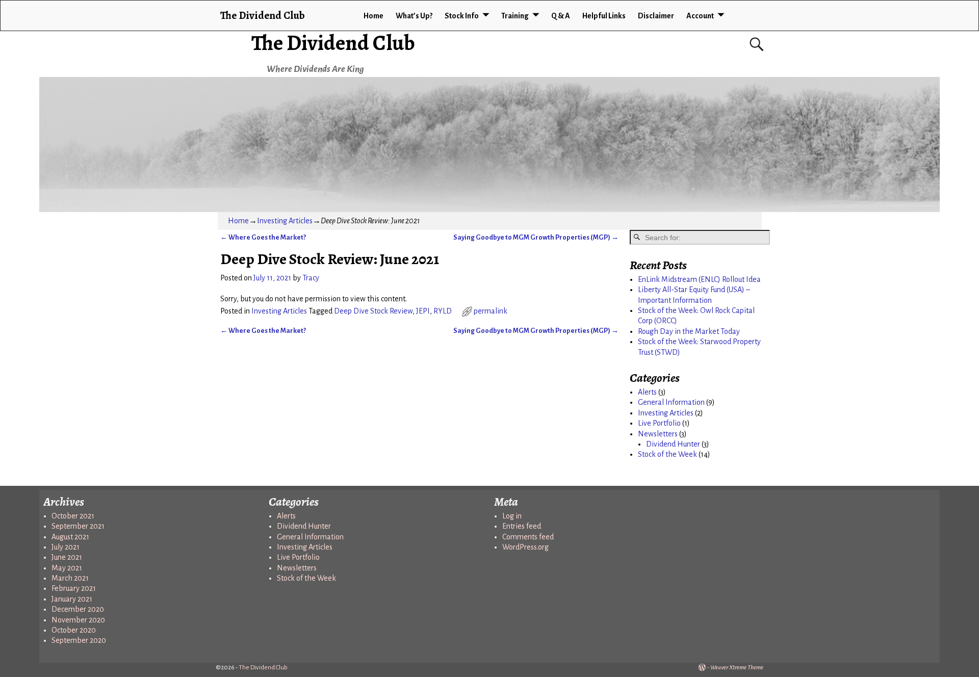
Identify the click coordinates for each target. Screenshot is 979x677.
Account (700, 16)
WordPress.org (525, 547)
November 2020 (78, 620)
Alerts (647, 392)
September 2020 (78, 640)
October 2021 (72, 516)
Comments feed (528, 537)
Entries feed (521, 526)
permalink (490, 311)
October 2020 (73, 630)
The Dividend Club (333, 42)
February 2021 (73, 588)
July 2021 (65, 547)
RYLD (442, 311)
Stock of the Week (667, 454)
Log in (512, 516)
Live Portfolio (659, 423)
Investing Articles (285, 221)
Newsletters (658, 434)
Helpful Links (604, 16)
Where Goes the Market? (263, 237)
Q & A (560, 16)
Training (515, 16)
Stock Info (462, 16)
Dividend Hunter (673, 444)
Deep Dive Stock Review (373, 311)
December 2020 (77, 609)
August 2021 (70, 537)
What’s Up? (414, 16)
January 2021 (71, 599)
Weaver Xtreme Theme (736, 667)
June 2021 (66, 557)
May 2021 (66, 568)
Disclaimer (656, 16)
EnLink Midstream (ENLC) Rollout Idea (699, 279)
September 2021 (78, 526)
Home (373, 16)
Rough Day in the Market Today (689, 331)
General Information (671, 402)
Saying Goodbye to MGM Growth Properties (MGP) (536, 237)
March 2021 (70, 578)
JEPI (423, 311)
